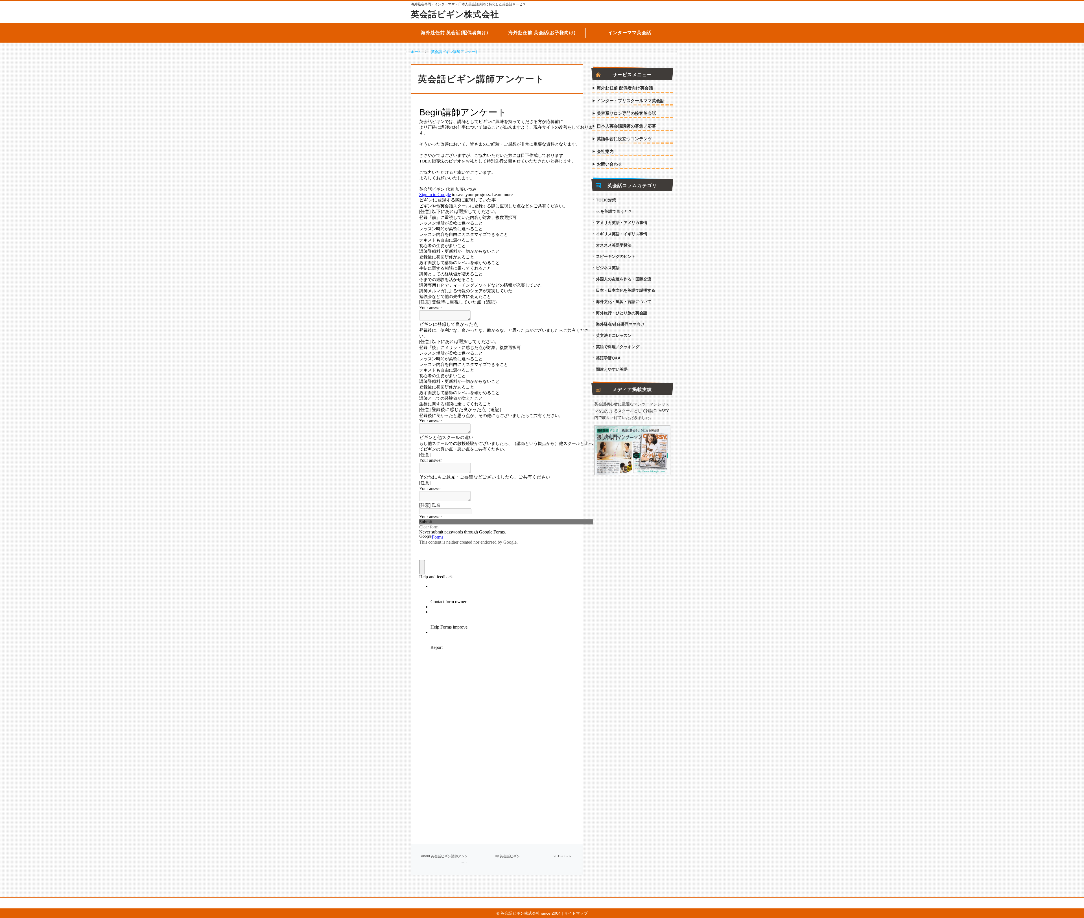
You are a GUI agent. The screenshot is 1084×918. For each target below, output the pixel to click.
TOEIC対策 (606, 200)
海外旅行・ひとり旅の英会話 (621, 313)
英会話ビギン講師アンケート (455, 52)
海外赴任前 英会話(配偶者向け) (454, 32)
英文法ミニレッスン (613, 335)
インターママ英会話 (629, 32)
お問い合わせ (609, 164)
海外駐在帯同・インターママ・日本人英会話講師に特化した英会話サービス (468, 4)
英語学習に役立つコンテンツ (624, 139)
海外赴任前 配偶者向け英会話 (625, 88)
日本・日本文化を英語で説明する (625, 290)
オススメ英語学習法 (613, 245)
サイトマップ (576, 913)
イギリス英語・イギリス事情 (621, 234)
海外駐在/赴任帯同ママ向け (620, 324)
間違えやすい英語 (612, 369)
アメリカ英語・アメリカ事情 (621, 222)
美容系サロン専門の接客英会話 (626, 113)
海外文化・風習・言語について (623, 301)
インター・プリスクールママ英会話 (631, 100)
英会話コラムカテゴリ (632, 185)
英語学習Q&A (608, 358)
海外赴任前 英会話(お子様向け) (542, 32)
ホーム (416, 52)
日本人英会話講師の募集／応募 (626, 126)
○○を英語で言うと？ (614, 211)
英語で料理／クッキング (617, 346)
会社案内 (605, 151)
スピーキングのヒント (615, 256)
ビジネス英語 (608, 267)
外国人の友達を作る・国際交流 (623, 279)
